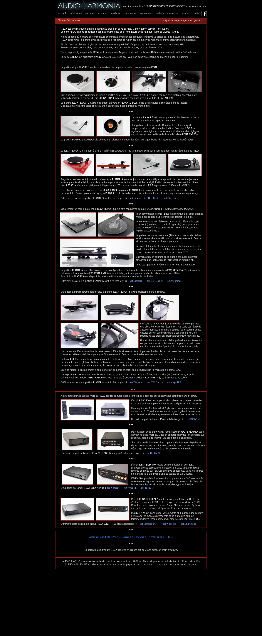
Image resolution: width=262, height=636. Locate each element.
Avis (197, 13)
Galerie (160, 13)
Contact (186, 13)
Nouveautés (130, 13)
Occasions (172, 13)
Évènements (146, 13)
